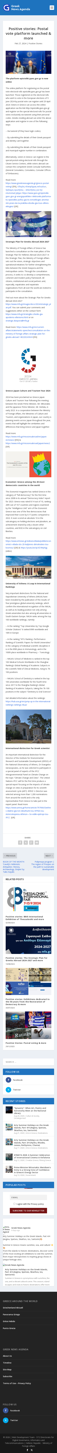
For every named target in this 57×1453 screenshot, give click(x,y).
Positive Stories (35, 43)
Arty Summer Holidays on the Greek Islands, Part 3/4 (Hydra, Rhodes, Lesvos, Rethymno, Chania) (31, 1142)
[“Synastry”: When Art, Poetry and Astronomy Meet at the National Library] (9, 1109)
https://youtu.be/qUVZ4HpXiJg (34, 547)
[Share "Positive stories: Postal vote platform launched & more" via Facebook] (20, 842)
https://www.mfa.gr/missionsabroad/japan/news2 (28, 443)
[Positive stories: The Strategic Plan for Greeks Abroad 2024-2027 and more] (28, 940)
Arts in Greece (31, 1133)
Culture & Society (32, 1116)
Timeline (7, 1362)
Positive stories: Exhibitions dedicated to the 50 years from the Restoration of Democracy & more (28, 1002)
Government (31, 1175)
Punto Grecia (9, 1328)
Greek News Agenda (20, 1228)
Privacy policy (37, 1204)
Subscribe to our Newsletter (28, 1210)
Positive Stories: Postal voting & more (26, 1043)
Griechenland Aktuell (13, 1307)
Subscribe (7, 1376)
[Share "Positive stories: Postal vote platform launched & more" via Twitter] (25, 842)
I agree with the (30, 1204)
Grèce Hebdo (9, 1321)
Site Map (7, 1369)
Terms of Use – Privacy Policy (17, 1383)
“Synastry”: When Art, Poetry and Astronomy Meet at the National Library (30, 1110)
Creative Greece (32, 1160)
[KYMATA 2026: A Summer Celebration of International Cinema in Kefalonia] (9, 1156)
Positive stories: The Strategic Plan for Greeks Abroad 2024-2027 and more (26, 959)
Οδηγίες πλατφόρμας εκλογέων (31, 186)
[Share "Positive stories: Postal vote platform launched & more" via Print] (37, 842)
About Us (7, 1356)
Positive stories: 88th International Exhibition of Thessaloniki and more (25, 917)
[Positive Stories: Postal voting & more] (28, 1025)
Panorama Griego (11, 1314)
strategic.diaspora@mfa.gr (17, 320)
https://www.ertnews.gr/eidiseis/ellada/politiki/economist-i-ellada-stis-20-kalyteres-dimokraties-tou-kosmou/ (28, 544)
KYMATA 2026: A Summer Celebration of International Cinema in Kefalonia (32, 1156)
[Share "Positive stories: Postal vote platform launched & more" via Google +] (31, 842)
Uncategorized (20, 1118)
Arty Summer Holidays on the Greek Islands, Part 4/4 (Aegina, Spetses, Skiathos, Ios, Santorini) (31, 1127)
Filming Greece (45, 1160)
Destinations (43, 1133)
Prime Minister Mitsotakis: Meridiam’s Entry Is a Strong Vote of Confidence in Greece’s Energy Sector (32, 1170)
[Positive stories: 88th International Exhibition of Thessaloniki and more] (28, 899)
